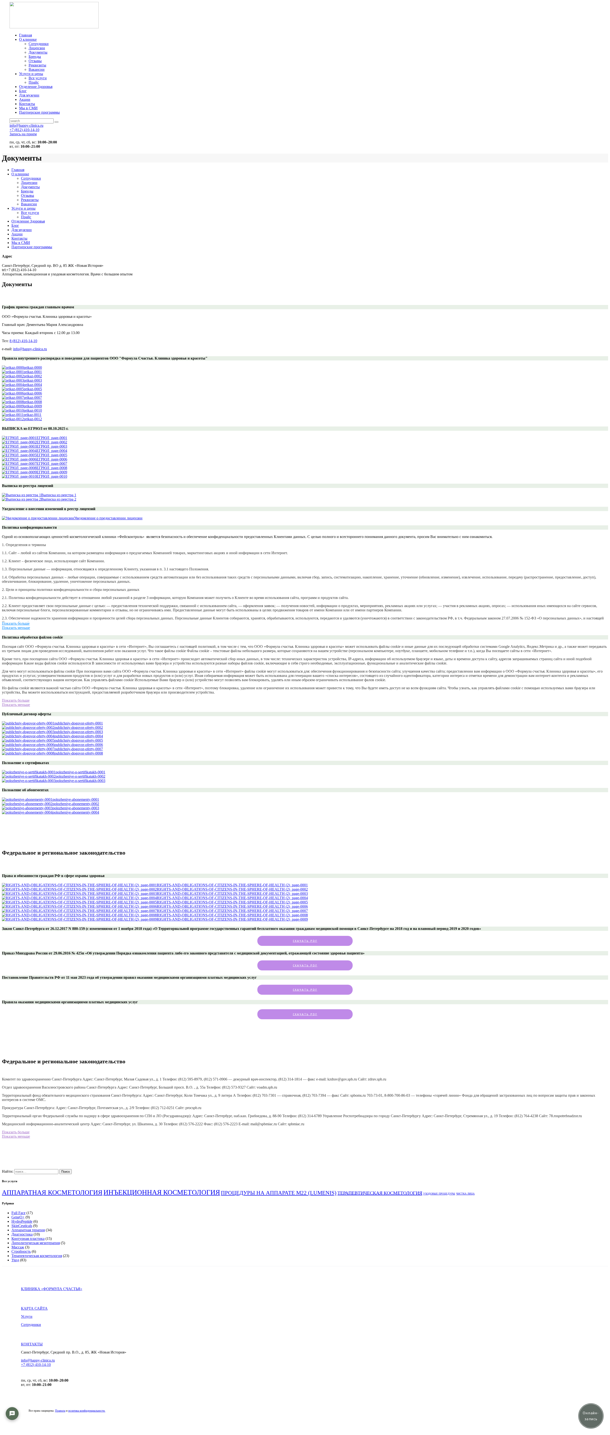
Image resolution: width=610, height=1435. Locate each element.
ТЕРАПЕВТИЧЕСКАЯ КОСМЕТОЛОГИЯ (379, 1193)
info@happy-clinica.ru (30, 349)
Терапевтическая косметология (36, 1256)
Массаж (17, 1247)
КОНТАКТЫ (32, 1344)
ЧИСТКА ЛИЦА (465, 1193)
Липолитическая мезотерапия (35, 1243)
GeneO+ (18, 1217)
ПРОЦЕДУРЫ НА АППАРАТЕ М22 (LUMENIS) (278, 1193)
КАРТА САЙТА (34, 1308)
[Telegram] (12, 1427)
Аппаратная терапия (28, 1230)
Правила (60, 1410)
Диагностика (22, 1234)
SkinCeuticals (21, 1226)
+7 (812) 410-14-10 (36, 1365)
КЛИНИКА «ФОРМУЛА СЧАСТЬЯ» (51, 1289)
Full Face (18, 1213)
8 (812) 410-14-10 (23, 341)
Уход (15, 1260)
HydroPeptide (21, 1221)
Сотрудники (31, 1325)
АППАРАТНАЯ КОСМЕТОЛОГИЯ (52, 1192)
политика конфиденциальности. (86, 1410)
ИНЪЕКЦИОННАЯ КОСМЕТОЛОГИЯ (161, 1192)
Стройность (21, 1251)
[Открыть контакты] (12, 1413)
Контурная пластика (28, 1239)
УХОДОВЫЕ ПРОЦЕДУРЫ (439, 1193)
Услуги (26, 1316)
